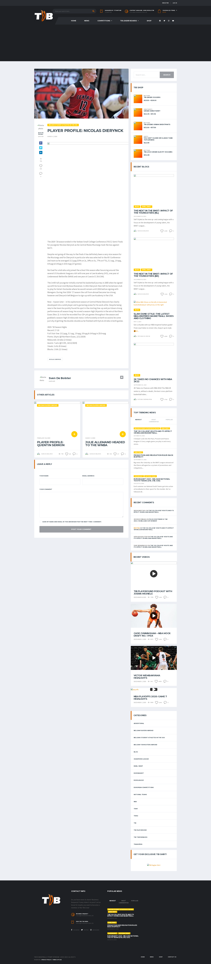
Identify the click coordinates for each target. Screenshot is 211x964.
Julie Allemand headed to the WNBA (105, 443)
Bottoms (147, 95)
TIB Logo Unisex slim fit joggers (158, 152)
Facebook (76, 930)
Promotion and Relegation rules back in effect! (153, 456)
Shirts (146, 136)
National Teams (140, 794)
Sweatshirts (148, 109)
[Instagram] (169, 20)
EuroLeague (139, 780)
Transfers (138, 844)
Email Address (88, 476)
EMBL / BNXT (138, 766)
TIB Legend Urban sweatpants (157, 124)
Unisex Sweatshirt (152, 111)
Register (165, 3)
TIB (135, 823)
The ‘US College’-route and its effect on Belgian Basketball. (153, 432)
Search (166, 75)
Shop (149, 21)
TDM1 (136, 809)
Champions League (141, 759)
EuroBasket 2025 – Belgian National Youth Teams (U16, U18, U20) (152, 480)
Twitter (85, 930)
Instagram (95, 930)
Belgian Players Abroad (143, 730)
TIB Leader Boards (128, 21)
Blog (136, 752)
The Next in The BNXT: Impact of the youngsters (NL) (153, 211)
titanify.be (108, 12)
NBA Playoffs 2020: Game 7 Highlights (150, 697)
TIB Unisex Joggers (152, 97)
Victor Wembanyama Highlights (147, 676)
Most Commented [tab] (154, 421)
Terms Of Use (57, 959)
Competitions (103, 21)
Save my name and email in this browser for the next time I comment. (72, 522)
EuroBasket (139, 773)
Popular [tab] (169, 419)
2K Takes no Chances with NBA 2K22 (153, 380)
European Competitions (144, 787)
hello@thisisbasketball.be (138, 12)
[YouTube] (173, 20)
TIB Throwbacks (140, 837)
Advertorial (139, 723)
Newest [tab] (138, 419)
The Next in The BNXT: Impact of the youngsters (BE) (153, 274)
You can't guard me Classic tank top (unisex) (158, 139)
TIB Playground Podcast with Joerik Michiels (153, 592)
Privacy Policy (46, 959)
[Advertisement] (105, 43)
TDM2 (136, 816)
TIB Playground (140, 830)
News (86, 21)
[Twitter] (165, 20)
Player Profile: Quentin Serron (50, 443)
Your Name (43, 476)
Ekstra (137, 528)
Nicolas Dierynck (55, 359)
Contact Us (172, 957)
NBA (135, 801)
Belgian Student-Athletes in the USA (149, 737)
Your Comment (45, 489)
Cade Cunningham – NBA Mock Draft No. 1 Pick (152, 634)
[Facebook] (160, 20)
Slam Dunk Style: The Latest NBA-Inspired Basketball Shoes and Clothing (154, 316)
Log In (175, 3)
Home (73, 21)
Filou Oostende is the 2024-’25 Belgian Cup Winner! (151, 520)
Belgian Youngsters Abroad (145, 745)
